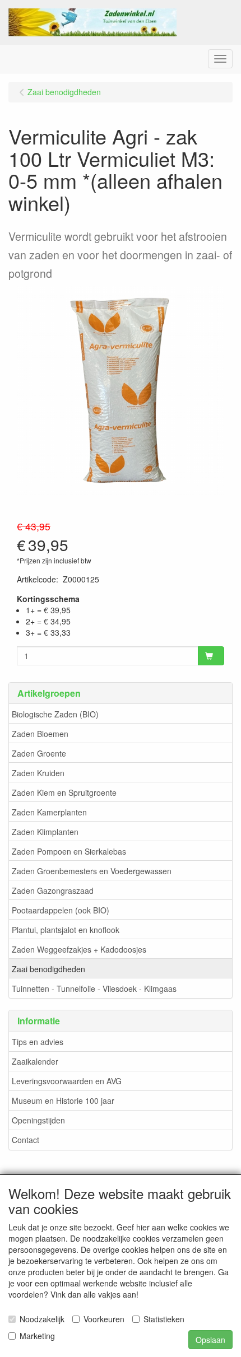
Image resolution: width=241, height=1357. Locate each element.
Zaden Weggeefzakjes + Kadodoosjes (79, 949)
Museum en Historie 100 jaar (63, 1100)
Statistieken (163, 1319)
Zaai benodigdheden (48, 968)
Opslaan (210, 1339)
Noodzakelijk (42, 1319)
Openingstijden (38, 1120)
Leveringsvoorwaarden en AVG (67, 1080)
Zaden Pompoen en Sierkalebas (69, 851)
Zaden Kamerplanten (49, 812)
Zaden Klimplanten (45, 831)
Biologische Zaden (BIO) (55, 714)
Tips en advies (37, 1041)
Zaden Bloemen (40, 733)
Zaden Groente (39, 753)
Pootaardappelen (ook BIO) (60, 910)
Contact (25, 1139)
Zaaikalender (35, 1061)
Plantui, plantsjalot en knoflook (65, 929)
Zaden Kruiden (38, 772)
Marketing (37, 1335)
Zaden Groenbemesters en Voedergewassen (92, 870)
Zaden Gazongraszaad (53, 890)
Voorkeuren (104, 1319)
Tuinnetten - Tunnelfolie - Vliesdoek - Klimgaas (94, 988)
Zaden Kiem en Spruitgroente (64, 792)
